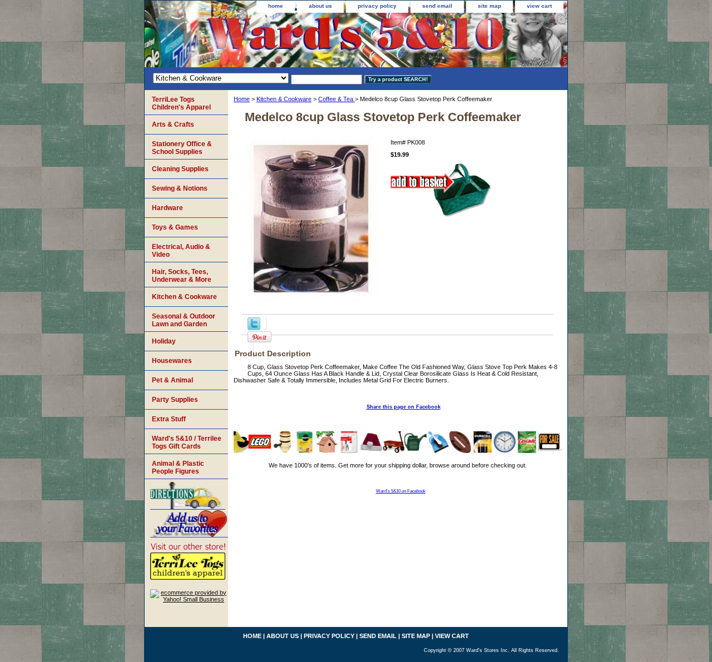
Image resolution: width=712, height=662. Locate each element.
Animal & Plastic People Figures (178, 467)
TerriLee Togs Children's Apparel (181, 103)
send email (437, 6)
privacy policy (377, 6)
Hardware (167, 208)
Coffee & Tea (336, 99)
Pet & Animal (172, 380)
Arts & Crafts (173, 124)
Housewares (172, 361)
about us (320, 6)
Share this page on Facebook (404, 407)
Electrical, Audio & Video (181, 250)
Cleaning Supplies (180, 169)
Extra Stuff (169, 419)
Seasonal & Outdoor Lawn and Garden (183, 320)
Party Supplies (175, 400)
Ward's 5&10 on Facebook (401, 491)
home (275, 6)
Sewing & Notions (179, 188)
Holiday (164, 341)
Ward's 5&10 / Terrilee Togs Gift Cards (186, 442)
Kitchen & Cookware (284, 99)
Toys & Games (175, 227)
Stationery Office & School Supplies (182, 148)
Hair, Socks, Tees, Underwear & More (181, 275)
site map (489, 6)
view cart (539, 6)
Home (242, 99)
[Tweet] (254, 328)
